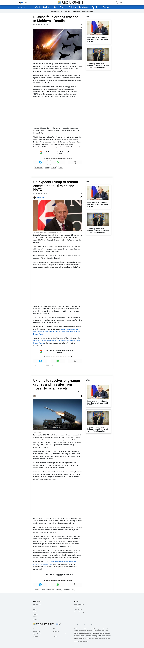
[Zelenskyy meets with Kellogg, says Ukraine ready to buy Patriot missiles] (98, 55)
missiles (37, 589)
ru (25, 2)
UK (35, 366)
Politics (72, 7)
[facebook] (77, 624)
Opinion (95, 7)
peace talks (67, 11)
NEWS (88, 17)
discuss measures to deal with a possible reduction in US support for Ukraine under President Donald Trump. (56, 331)
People (106, 7)
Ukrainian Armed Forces (48, 589)
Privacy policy (56, 631)
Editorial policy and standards (61, 629)
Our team (35, 636)
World (62, 7)
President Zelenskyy (87, 11)
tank (73, 589)
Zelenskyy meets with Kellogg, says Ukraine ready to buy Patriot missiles (98, 65)
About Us (35, 629)
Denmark (66, 589)
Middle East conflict (56, 11)
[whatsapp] (91, 624)
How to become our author (60, 634)
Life (54, 7)
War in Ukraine (42, 7)
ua (19, 2)
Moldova (54, 167)
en (22, 2)
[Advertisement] (57, 113)
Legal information (37, 634)
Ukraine (41, 366)
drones (60, 167)
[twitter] (84, 624)
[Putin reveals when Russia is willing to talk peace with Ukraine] (98, 28)
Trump (53, 366)
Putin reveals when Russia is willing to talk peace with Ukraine (97, 39)
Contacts (55, 636)
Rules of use (36, 631)
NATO (47, 366)
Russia (47, 167)
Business (83, 7)
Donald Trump (76, 11)
